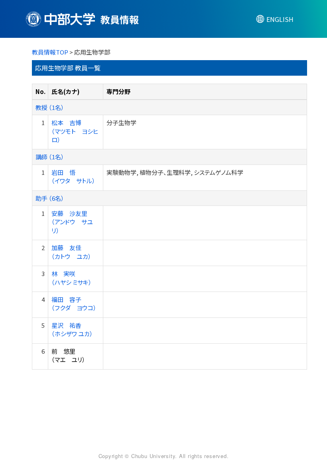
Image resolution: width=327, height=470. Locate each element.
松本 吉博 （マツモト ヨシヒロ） (74, 131)
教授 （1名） (49, 107)
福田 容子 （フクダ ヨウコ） (74, 303)
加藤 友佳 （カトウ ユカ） (71, 251)
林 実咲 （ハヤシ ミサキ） (71, 277)
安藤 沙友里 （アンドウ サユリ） (72, 222)
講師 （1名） (49, 157)
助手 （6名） (49, 198)
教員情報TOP (50, 52)
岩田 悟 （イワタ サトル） (73, 176)
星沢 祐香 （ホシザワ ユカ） (72, 329)
